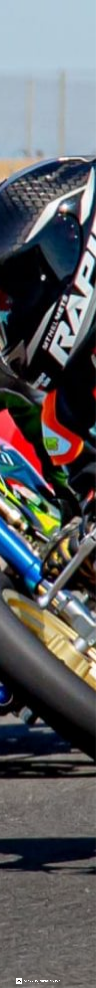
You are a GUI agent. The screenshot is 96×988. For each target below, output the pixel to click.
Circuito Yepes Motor (42, 980)
